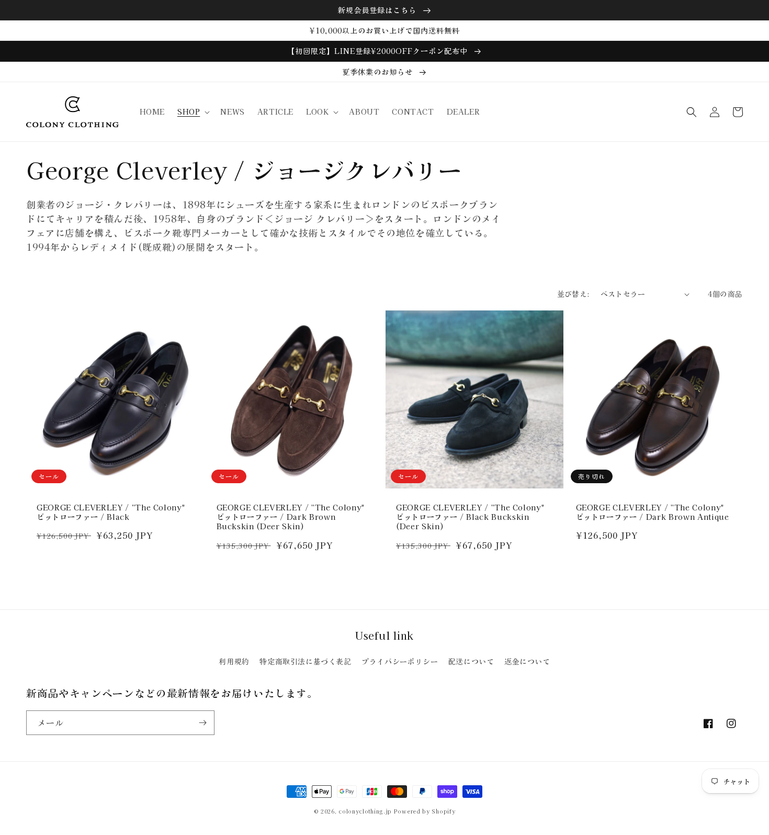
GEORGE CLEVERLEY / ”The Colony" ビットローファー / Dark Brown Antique (652, 512)
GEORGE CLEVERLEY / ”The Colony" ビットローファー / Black (111, 512)
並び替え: (573, 293)
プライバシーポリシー (399, 661)
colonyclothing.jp (365, 811)
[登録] (202, 722)
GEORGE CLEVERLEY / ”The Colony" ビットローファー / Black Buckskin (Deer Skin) (470, 517)
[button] (192, 112)
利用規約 (234, 661)
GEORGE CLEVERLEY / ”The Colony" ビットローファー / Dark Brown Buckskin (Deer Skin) (291, 517)
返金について (527, 661)
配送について (471, 661)
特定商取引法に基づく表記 (305, 661)
